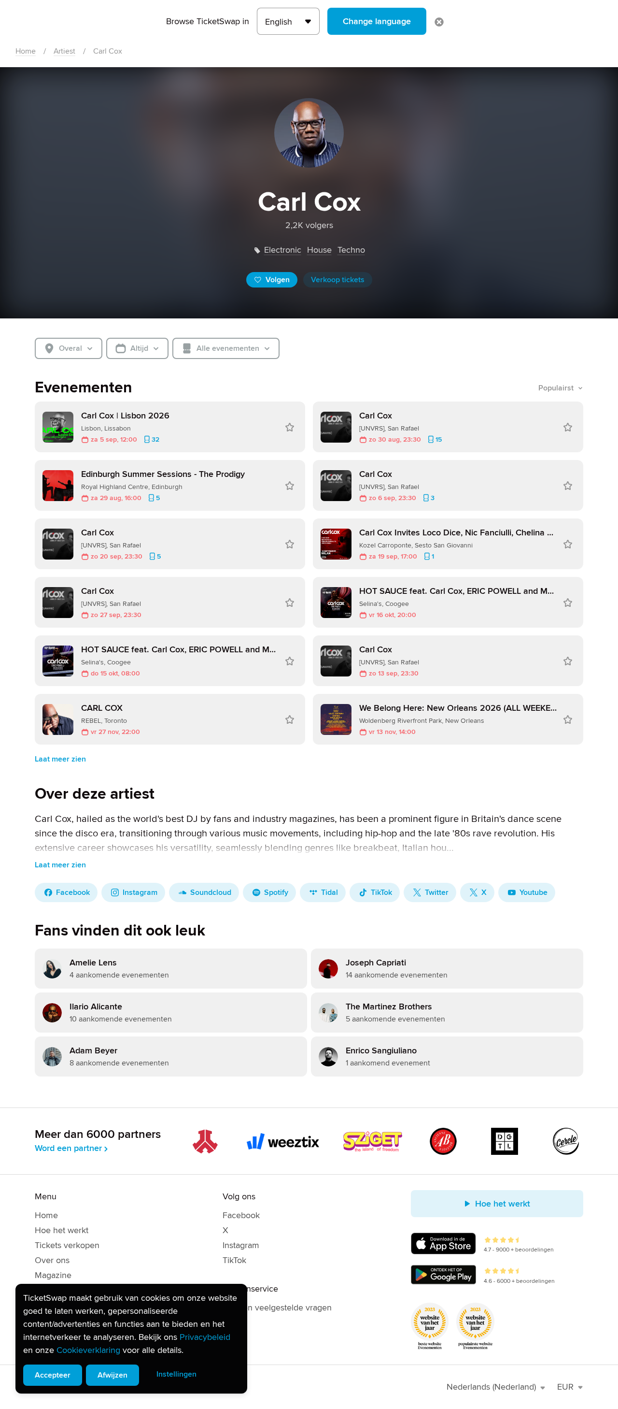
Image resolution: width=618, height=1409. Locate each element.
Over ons (52, 1260)
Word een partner (68, 1148)
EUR (565, 1386)
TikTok (234, 1260)
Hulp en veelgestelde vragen (277, 1307)
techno (351, 249)
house (319, 249)
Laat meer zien (60, 759)
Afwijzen (112, 1375)
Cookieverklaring (88, 1350)
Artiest (64, 51)
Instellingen (176, 1374)
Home (25, 51)
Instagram (241, 1245)
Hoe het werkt (61, 1230)
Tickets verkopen (67, 1245)
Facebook (241, 1215)
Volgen (278, 280)
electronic (282, 249)
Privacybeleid (205, 1337)
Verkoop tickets (338, 280)
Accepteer (52, 1375)
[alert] (131, 1339)
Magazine (53, 1275)
